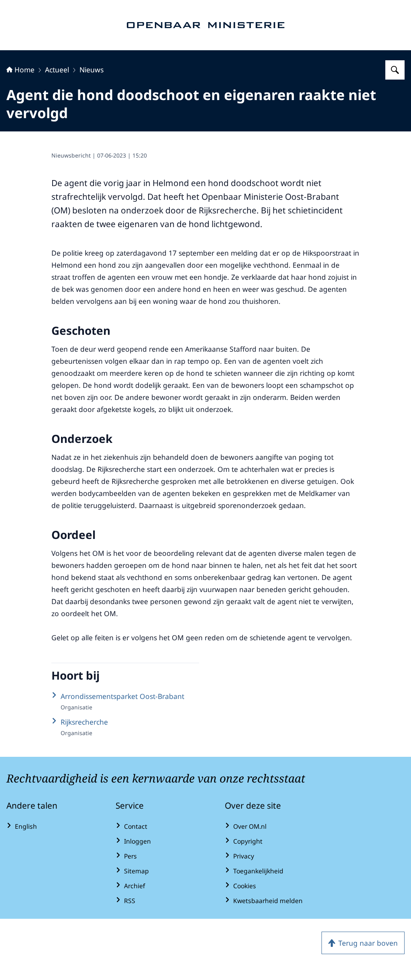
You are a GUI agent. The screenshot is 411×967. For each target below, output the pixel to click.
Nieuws (91, 69)
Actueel (57, 69)
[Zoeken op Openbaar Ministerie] (395, 70)
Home (24, 69)
